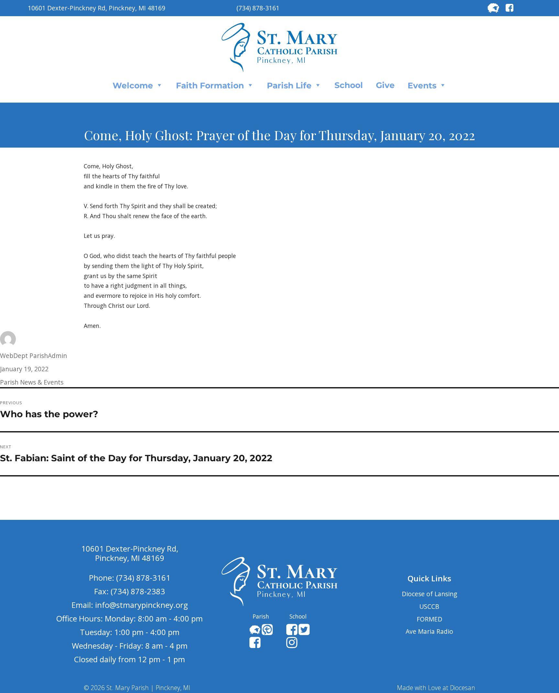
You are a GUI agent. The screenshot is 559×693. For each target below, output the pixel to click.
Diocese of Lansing (429, 593)
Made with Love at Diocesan (436, 687)
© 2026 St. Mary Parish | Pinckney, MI (137, 687)
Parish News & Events (31, 382)
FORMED (429, 619)
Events (422, 85)
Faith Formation (210, 85)
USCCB (429, 606)
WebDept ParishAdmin (33, 355)
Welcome (133, 85)
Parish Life (289, 85)
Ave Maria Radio (429, 631)
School (348, 85)
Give (385, 85)
